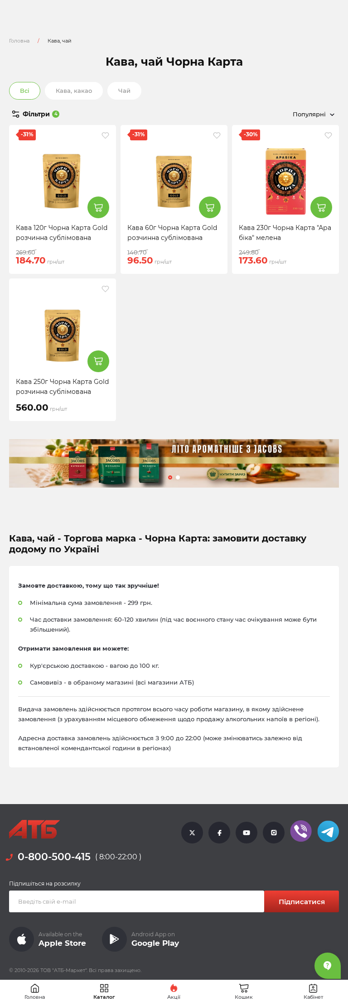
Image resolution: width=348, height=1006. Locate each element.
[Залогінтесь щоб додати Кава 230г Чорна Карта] (328, 135)
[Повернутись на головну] (34, 829)
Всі (24, 90)
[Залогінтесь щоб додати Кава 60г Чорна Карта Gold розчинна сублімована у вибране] (217, 135)
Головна (19, 41)
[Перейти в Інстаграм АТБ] (274, 832)
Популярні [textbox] (309, 114)
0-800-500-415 (54, 857)
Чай (124, 90)
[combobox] (271, 114)
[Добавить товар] (98, 207)
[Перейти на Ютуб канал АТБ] (246, 832)
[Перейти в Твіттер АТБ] (192, 832)
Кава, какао (74, 90)
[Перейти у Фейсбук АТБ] (219, 832)
